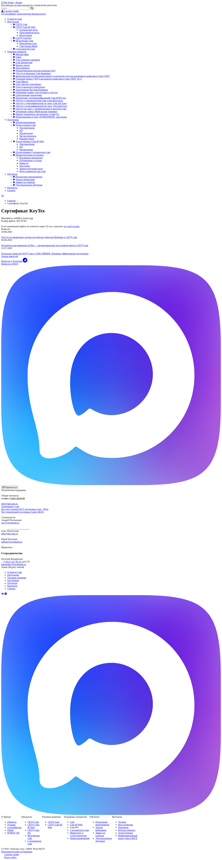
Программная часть (29, 32)
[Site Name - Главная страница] (11, 2)
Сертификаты (14, 827)
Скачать (11, 190)
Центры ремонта (126, 830)
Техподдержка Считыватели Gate (32, 152)
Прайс (10, 830)
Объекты (11, 822)
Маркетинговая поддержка (29, 155)
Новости (23, 163)
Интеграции (25, 35)
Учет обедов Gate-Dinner (28, 84)
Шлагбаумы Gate (24, 40)
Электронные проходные (28, 95)
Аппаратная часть (28, 30)
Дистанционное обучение (28, 185)
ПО (21, 130)
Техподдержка (125, 833)
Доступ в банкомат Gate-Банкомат (33, 73)
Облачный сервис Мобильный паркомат (36, 111)
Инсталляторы (125, 824)
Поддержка (13, 119)
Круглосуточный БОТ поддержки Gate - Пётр (24, 509)
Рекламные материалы (31, 157)
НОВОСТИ (13, 833)
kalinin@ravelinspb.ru (11, 542)
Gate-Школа (21, 81)
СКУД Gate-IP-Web (25, 27)
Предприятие (22, 68)
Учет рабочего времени (27, 60)
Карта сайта (10, 857)
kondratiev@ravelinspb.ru (13, 564)
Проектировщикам (25, 122)
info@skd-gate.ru (9, 503)
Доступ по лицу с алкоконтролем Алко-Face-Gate (40, 108)
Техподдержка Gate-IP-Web (29, 141)
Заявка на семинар (25, 182)
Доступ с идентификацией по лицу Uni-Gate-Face (41, 106)
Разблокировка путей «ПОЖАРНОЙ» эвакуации (41, 117)
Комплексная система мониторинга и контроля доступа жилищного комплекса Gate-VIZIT (62, 76)
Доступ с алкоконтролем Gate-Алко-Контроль (39, 100)
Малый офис (22, 54)
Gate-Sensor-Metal (28, 46)
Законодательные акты (31, 168)
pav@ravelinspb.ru (10, 523)
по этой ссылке (71, 226)
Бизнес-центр (22, 65)
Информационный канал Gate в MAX (127, 837)
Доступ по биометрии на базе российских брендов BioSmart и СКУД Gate (39, 237)
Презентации (26, 133)
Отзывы (11, 824)
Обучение (12, 174)
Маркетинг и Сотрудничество (78, 834)
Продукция (13, 21)
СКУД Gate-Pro (23, 38)
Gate (72, 822)
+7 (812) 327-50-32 (11, 561)
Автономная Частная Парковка (31, 89)
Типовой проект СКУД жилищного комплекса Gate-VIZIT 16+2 (48, 79)
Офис (18, 57)
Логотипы (24, 166)
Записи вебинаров (25, 179)
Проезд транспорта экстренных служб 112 (37, 114)
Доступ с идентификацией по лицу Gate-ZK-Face (41, 103)
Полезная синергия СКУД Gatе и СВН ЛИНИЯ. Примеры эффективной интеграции (44, 253)
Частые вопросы (27, 136)
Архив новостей (9, 256)
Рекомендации (26, 138)
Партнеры (123, 827)
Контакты (12, 187)
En (2, 195)
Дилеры (122, 822)
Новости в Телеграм (12, 261)
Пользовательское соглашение (16, 851)
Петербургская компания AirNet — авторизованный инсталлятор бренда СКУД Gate (44, 245)
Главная (11, 200)
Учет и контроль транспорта (30, 87)
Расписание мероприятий (28, 177)
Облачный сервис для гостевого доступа (36, 92)
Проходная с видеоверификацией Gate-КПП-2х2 (40, 98)
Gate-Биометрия (23, 62)
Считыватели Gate (25, 49)
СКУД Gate (21, 24)
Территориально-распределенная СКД (35, 70)
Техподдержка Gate (25, 125)
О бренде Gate (14, 19)
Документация (26, 128)
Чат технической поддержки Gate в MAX (22, 512)
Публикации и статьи (30, 160)
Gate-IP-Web (76, 824)
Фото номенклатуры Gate (32, 171)
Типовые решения (16, 51)
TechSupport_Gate (10, 506)
